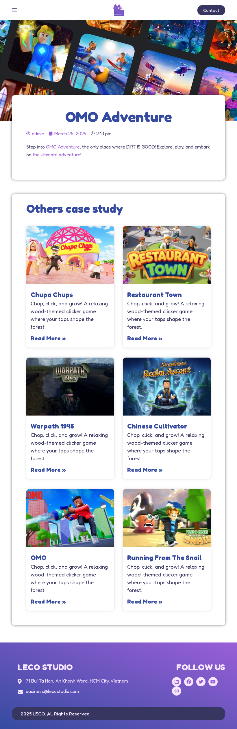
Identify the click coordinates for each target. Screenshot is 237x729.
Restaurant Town (154, 294)
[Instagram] (176, 691)
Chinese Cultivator (157, 426)
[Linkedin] (176, 681)
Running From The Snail (164, 557)
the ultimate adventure (56, 154)
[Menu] (14, 10)
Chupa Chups (52, 294)
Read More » (48, 338)
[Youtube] (213, 681)
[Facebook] (188, 681)
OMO (39, 557)
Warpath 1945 (52, 426)
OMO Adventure (63, 147)
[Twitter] (200, 681)
